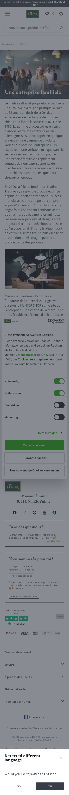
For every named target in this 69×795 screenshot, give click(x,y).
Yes (50, 786)
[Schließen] (60, 758)
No (19, 786)
